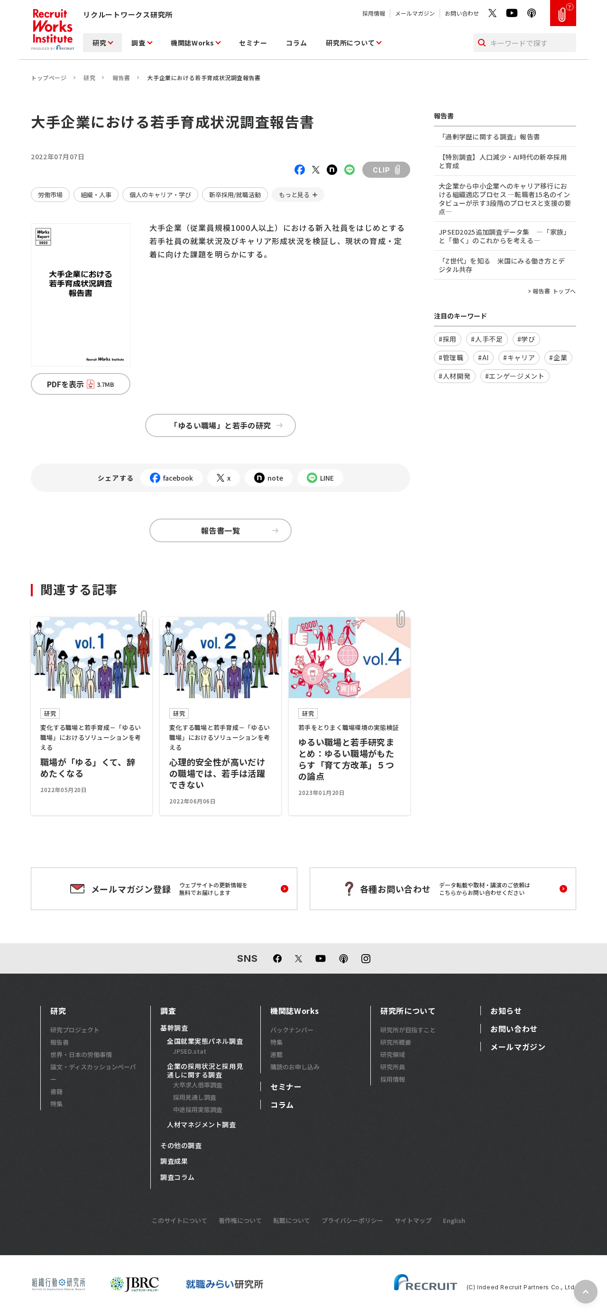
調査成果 (174, 1161)
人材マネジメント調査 (201, 1125)
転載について (291, 1220)
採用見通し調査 (194, 1097)
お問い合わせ (462, 13)
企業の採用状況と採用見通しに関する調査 (205, 1070)
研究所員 (392, 1066)
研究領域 (392, 1054)
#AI (483, 357)
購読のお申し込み (295, 1066)
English (454, 1220)
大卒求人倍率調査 (197, 1084)
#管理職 (451, 357)
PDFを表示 (80, 384)
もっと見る (294, 194)
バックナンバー (291, 1029)
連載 (276, 1054)
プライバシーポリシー (352, 1220)
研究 (99, 42)
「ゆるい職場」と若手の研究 (220, 425)
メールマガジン (415, 13)
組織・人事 (96, 194)
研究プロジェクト (75, 1029)
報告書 (121, 77)
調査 (138, 42)
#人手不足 (487, 339)
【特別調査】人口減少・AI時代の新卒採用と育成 (503, 161)
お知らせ (506, 1010)
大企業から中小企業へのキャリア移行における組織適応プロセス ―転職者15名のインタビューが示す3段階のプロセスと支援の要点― (505, 198)
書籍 (56, 1091)
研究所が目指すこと (408, 1029)
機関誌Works (192, 42)
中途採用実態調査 (197, 1109)
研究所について (350, 42)
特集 (56, 1103)
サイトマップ (413, 1220)
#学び (526, 339)
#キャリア (519, 357)
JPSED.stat (189, 1051)
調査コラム (177, 1177)
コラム (296, 42)
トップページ (49, 77)
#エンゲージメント (515, 376)
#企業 (558, 357)
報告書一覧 (220, 530)
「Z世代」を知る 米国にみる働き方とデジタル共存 (502, 265)
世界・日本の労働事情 (81, 1054)
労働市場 (50, 194)
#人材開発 (455, 376)
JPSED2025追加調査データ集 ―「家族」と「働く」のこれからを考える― (504, 236)
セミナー (253, 42)
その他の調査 (181, 1145)
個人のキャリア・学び (160, 194)
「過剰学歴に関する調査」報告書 (489, 136)
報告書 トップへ (554, 291)
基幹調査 (174, 1028)
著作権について (240, 1220)
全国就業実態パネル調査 (205, 1041)
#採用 (448, 339)
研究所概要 (395, 1042)
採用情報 (373, 13)
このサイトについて (179, 1220)
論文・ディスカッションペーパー (93, 1073)
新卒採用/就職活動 (235, 194)
